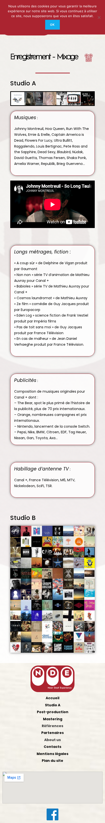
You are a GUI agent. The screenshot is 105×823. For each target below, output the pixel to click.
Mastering (52, 719)
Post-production (52, 711)
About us (52, 739)
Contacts (52, 746)
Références (52, 725)
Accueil (52, 698)
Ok (52, 24)
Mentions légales (52, 753)
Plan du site (52, 760)
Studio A (52, 705)
